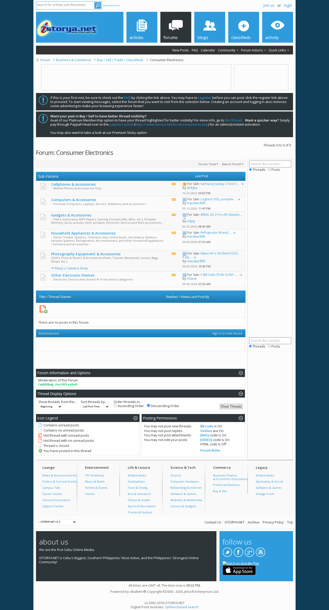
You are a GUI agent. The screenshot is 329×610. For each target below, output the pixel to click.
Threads (259, 169)
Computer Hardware (184, 481)
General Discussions (56, 500)
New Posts (180, 50)
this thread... (234, 120)
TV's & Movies (94, 475)
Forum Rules (210, 450)
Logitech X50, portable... (218, 199)
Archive (253, 522)
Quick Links (277, 50)
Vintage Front (265, 494)
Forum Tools (207, 164)
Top (290, 522)
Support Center (53, 506)
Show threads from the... (57, 402)
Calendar (208, 50)
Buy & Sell (220, 491)
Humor (90, 494)
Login (288, 5)
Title (42, 296)
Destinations (136, 481)
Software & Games (183, 494)
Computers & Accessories (73, 199)
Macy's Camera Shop (71, 268)
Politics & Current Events (59, 481)
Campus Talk (51, 488)
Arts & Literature (139, 494)
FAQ (195, 50)
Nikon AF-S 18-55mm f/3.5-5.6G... (210, 255)
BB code (206, 426)
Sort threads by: (93, 402)
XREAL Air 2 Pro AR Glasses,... (221, 214)
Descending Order (164, 406)
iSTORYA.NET (234, 522)
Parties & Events (96, 488)
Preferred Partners (226, 485)
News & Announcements (59, 475)
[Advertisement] (138, 310)
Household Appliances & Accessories (83, 233)
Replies (172, 296)
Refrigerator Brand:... (215, 232)
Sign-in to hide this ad (227, 333)
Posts (275, 169)
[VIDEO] (206, 439)
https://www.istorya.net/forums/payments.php (171, 124)
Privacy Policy (273, 522)
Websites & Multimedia (186, 500)
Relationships (137, 475)
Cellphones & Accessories (73, 184)
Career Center (52, 494)
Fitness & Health (139, 500)
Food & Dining (137, 488)
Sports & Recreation (142, 506)
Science (175, 475)
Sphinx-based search (181, 607)
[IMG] (204, 435)
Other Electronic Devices (73, 275)
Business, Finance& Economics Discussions (230, 477)
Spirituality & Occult (269, 481)
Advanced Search (112, 5)
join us (268, 5)
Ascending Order (130, 406)
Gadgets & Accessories (71, 215)
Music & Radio (95, 481)
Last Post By (199, 296)
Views (185, 296)
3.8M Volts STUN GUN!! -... (218, 275)
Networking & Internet (186, 488)
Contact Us (213, 522)
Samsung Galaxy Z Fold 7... (219, 184)
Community (226, 50)
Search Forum (231, 164)
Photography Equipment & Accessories (86, 253)
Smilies (206, 430)
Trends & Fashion (140, 512)
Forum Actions (252, 50)
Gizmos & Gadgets (183, 506)
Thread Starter (59, 296)
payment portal (121, 124)
